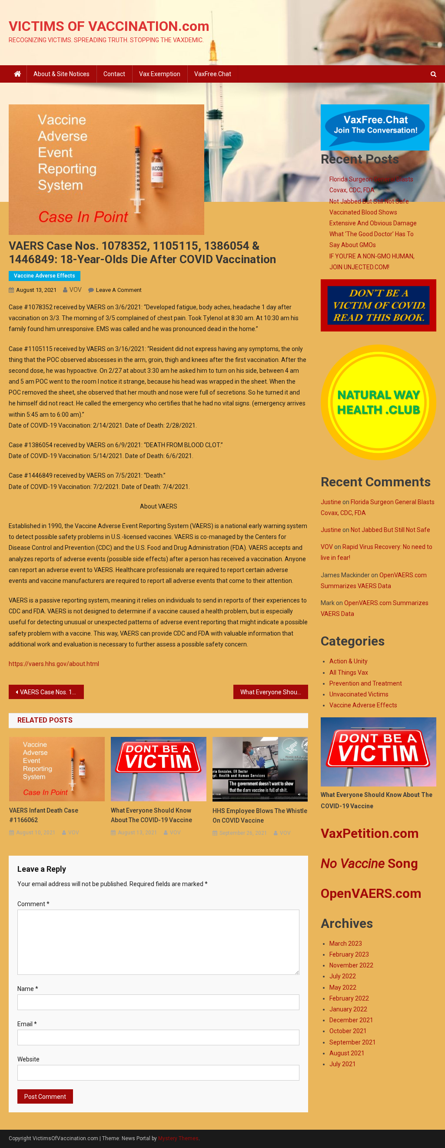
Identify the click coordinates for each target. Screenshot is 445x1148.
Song (369, 863)
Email (27, 1024)
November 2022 (351, 965)
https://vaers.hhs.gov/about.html (54, 663)
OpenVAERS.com (371, 893)
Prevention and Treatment (365, 683)
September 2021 (352, 1042)
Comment (33, 903)
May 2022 (342, 987)
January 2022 (348, 1009)
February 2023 (349, 954)
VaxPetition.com (370, 833)
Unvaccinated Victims (359, 694)
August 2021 (347, 1053)
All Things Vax (348, 672)
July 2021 (342, 1064)
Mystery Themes (178, 1138)
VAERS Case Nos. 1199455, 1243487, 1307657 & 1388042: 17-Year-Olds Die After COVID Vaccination (51, 692)
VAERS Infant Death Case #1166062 (43, 815)
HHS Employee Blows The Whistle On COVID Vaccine (260, 815)
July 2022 (342, 976)
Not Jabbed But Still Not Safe (369, 201)
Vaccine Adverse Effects (44, 276)
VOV (76, 289)
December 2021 (351, 1020)
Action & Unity (348, 661)
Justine (331, 502)
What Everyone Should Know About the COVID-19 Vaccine (274, 692)
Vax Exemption (159, 73)
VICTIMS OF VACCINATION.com (109, 26)
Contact (114, 73)
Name (27, 988)
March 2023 (345, 943)
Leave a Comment (119, 290)
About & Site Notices (61, 73)
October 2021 (348, 1031)
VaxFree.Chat (212, 73)
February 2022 (349, 998)
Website (28, 1059)
